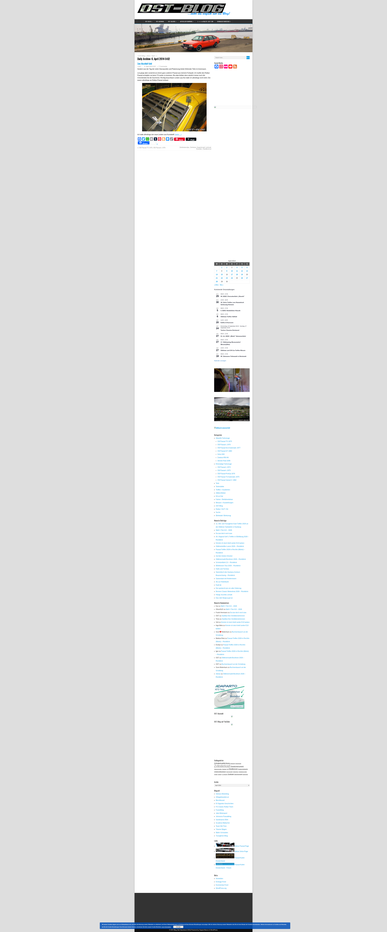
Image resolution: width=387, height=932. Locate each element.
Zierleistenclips (184, 147)
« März (216, 284)
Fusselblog (220, 810)
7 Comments (163, 66)
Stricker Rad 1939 (223, 461)
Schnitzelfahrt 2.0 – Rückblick (226, 562)
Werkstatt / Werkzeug (223, 515)
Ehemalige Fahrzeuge (223, 21)
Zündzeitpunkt (238, 763)
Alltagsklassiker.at (222, 797)
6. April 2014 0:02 (150, 66)
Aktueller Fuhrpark (186, 21)
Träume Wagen (221, 829)
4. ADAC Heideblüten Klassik (230, 310)
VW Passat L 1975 (224, 470)
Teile (217, 483)
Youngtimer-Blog (222, 836)
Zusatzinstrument (237, 766)
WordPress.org (221, 888)
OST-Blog (148, 21)
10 (232, 271)
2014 (148, 56)
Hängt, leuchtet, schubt (224, 595)
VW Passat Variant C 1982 (226, 480)
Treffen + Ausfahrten (223, 490)
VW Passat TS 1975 (145, 147)
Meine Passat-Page (241, 846)
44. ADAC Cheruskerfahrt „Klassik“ (232, 296)
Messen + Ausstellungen (224, 502)
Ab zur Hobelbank (222, 582)
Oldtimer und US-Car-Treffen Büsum (233, 350)
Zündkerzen (233, 769)
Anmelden (219, 878)
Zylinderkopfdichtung (222, 763)
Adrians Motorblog (222, 794)
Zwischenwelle (229, 771)
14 (217, 274)
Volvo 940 (221, 454)
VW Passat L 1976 (159, 147)
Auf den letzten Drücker (224, 556)
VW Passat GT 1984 (224, 451)
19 (242, 274)
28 (217, 281)
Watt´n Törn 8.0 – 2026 (224, 530)
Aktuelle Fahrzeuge (223, 438)
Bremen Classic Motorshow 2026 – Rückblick (232, 591)
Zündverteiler (245, 774)
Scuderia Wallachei (223, 823)
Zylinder (215, 774)
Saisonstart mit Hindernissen (226, 578)
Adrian (218, 674)
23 (227, 278)
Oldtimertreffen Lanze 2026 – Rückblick (230, 546)
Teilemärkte (220, 486)
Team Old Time (221, 826)
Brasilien (199, 149)
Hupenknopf (201, 147)
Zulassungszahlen (218, 769)
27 (247, 278)
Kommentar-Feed (222, 885)
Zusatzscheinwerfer (243, 769)
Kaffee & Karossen (227, 322)
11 (237, 271)
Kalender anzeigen (220, 360)
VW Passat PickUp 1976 (226, 473)
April (153, 56)
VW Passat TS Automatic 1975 (228, 477)
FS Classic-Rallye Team (224, 807)
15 (222, 274)
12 (242, 271)
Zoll (227, 769)
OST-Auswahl (160, 21)
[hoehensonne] (232, 391)
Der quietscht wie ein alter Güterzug (228, 588)
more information (166, 927)
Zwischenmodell (238, 774)
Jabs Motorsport (221, 813)
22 (222, 278)
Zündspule (224, 769)
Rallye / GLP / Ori (222, 509)
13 (247, 271)
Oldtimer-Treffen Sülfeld (229, 316)
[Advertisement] (231, 90)
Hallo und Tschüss (222, 569)
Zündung (220, 774)
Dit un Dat (219, 496)
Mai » (221, 284)
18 (237, 274)
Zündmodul (232, 763)
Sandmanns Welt (222, 820)
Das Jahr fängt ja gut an (224, 598)
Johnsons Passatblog (223, 816)
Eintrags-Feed (221, 882)
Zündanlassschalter (243, 771)
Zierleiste (193, 147)
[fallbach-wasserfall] (222, 428)
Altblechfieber (221, 493)
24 (232, 278)
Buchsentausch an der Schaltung (233, 664)
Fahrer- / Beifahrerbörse (224, 499)
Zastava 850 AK (223, 457)
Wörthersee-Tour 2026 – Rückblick (228, 565)
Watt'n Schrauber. (222, 832)
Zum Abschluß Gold (144, 63)
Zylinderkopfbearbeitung (220, 771)
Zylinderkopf (222, 766)
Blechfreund (220, 800)
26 (242, 278)
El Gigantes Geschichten (225, 803)
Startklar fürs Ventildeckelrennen (233, 616)
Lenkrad (208, 147)
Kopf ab (218, 585)
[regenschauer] (232, 420)
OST (139, 66)
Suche (218, 512)
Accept (178, 927)
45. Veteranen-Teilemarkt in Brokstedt (233, 356)
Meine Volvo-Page (241, 851)
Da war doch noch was (224, 533)
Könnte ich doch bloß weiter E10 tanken (230, 543)
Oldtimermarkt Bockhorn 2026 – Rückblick (231, 559)
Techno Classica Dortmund (230, 330)
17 (232, 274)
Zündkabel (231, 774)
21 (217, 278)
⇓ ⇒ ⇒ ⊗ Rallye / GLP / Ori (205, 21)
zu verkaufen (224, 774)
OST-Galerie (171, 21)
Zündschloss (235, 771)
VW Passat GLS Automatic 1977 (228, 448)
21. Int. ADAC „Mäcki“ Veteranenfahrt (233, 336)
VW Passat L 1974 (224, 467)
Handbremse (207, 149)
